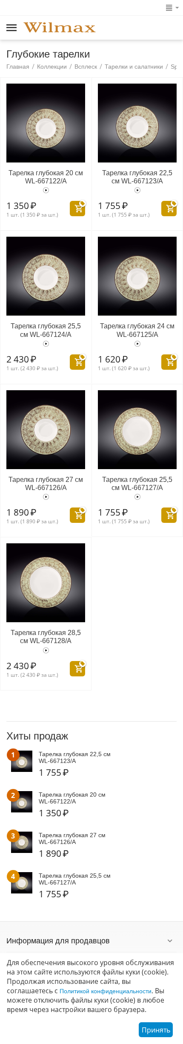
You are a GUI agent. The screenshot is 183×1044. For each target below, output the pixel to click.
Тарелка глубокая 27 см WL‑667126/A (46, 483)
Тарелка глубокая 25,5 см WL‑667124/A (46, 330)
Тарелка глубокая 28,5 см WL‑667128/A (46, 636)
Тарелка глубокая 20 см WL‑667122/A (46, 177)
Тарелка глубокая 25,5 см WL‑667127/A (137, 483)
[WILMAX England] (59, 28)
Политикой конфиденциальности (106, 991)
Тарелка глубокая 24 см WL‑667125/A (137, 330)
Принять (156, 1030)
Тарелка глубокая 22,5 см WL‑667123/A (137, 177)
